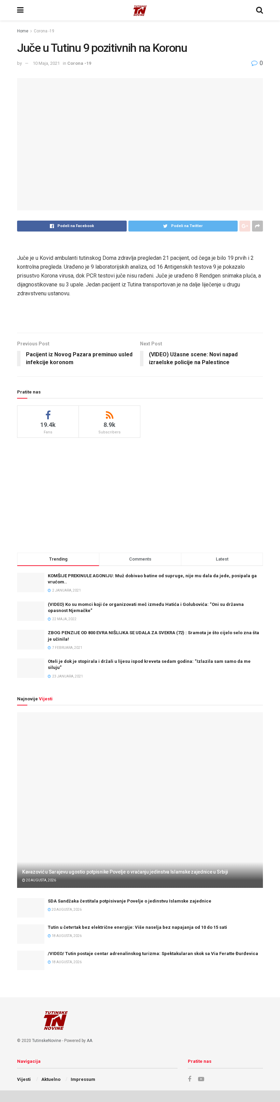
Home (22, 31)
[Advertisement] (140, 494)
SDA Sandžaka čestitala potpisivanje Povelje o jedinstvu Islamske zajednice (129, 901)
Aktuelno (50, 1079)
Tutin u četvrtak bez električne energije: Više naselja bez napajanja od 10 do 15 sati (137, 927)
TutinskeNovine (46, 1040)
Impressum (83, 1079)
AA (89, 1040)
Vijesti (24, 1079)
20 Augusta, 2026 (40, 880)
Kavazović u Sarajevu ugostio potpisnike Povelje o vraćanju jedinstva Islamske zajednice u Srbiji (125, 872)
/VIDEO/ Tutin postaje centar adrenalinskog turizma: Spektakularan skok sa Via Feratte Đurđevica (153, 953)
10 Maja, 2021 (46, 63)
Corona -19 (44, 31)
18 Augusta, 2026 (66, 936)
